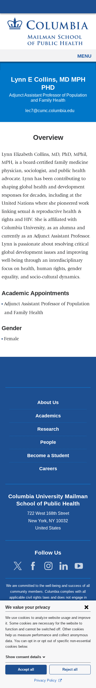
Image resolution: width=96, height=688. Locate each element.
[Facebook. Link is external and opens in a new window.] (33, 566)
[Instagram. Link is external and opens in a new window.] (48, 566)
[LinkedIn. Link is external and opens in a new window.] (63, 566)
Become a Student (48, 455)
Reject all (70, 669)
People (48, 442)
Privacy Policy (46, 680)
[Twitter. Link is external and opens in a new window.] (17, 566)
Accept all (26, 669)
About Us (48, 402)
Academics (48, 415)
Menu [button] (84, 56)
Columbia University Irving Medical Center (48, 6)
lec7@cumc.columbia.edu (49, 110)
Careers (48, 468)
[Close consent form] (86, 607)
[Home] (48, 31)
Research (48, 429)
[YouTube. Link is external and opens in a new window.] (78, 566)
